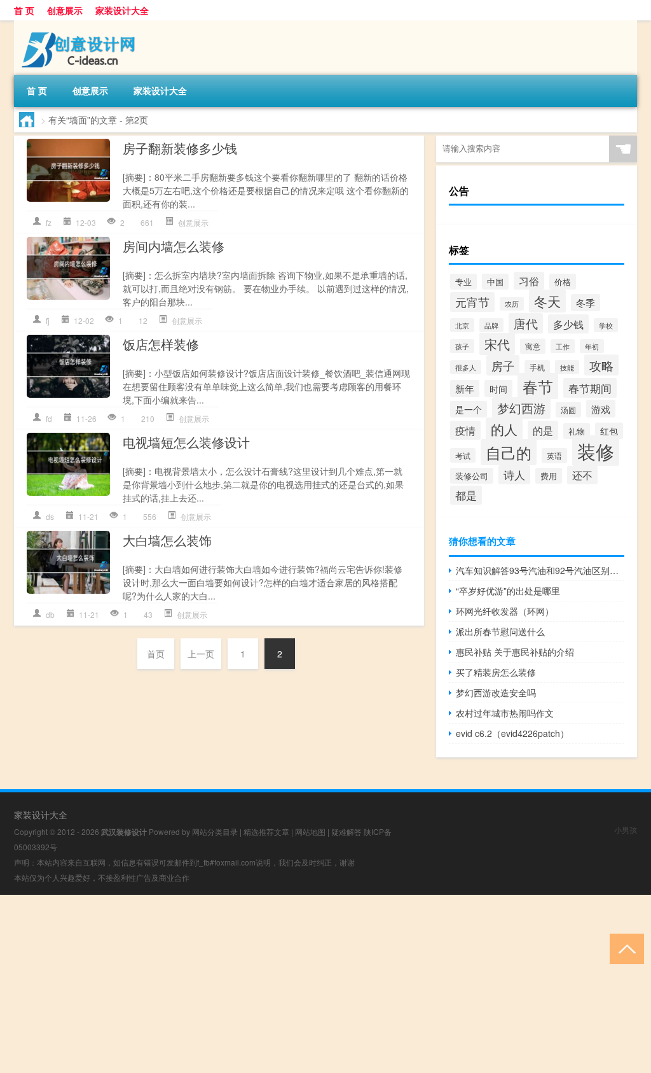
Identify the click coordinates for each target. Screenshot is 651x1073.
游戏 (600, 409)
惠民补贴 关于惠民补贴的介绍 (515, 651)
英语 (554, 455)
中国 (495, 282)
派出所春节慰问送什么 (500, 631)
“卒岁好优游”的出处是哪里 (508, 590)
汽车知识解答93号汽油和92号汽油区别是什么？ (540, 570)
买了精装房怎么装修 (496, 672)
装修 (595, 450)
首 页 (24, 10)
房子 (502, 365)
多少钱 (568, 324)
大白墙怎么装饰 (167, 540)
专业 (463, 282)
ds (50, 516)
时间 (498, 388)
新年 (464, 388)
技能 (567, 367)
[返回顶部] (624, 948)
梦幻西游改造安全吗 (496, 692)
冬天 (547, 301)
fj (48, 320)
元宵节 (472, 302)
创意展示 (65, 10)
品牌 (491, 325)
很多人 (465, 367)
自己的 (508, 452)
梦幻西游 (521, 408)
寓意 (532, 346)
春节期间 (590, 388)
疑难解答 (346, 831)
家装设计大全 (122, 10)
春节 (538, 386)
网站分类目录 (215, 831)
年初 (592, 346)
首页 (156, 653)
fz (48, 222)
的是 (543, 430)
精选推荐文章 (266, 831)
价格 (562, 282)
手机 (537, 367)
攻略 (601, 365)
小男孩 (625, 829)
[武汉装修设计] (80, 24)
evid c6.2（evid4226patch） (512, 733)
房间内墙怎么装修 (173, 246)
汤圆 (568, 410)
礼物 (576, 431)
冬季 (585, 302)
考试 (462, 455)
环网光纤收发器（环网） (505, 611)
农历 (512, 304)
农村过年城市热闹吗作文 (505, 712)
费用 (548, 476)
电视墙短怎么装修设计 (186, 442)
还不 (582, 475)
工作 (563, 346)
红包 (609, 430)
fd (49, 418)
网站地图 (310, 831)
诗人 (514, 474)
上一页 (201, 653)
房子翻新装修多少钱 (180, 148)
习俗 (529, 281)
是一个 (468, 409)
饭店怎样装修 (161, 344)
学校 (606, 325)
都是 (466, 495)
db (50, 614)
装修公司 (471, 476)
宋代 (497, 344)
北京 (462, 325)
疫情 (465, 430)
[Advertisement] (325, 984)
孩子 (462, 346)
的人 (504, 428)
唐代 (526, 323)
